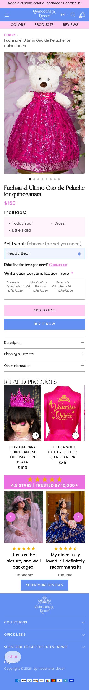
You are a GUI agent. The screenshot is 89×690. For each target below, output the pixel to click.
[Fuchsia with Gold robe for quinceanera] (62, 413)
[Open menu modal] (6, 14)
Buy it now (44, 324)
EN (63, 14)
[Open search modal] (72, 14)
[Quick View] (35, 435)
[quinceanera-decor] (44, 15)
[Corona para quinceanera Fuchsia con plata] (22, 413)
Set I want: (43, 244)
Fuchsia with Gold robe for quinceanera (62, 452)
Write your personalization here (36, 274)
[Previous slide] (11, 517)
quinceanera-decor (49, 668)
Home (9, 35)
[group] (65, 534)
